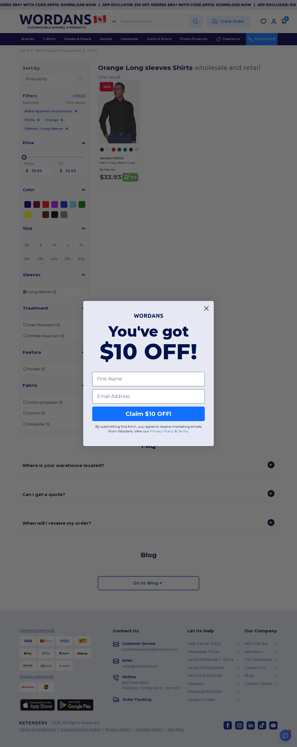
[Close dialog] (206, 308)
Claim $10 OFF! (148, 413)
